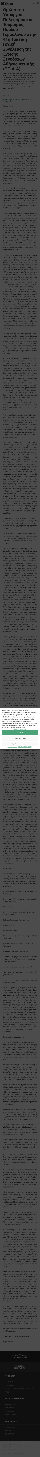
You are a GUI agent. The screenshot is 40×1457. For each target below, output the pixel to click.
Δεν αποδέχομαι (20, 738)
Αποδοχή (20, 732)
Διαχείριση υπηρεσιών (19, 729)
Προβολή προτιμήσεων (20, 744)
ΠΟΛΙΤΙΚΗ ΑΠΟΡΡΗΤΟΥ (24, 747)
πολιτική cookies (12, 747)
